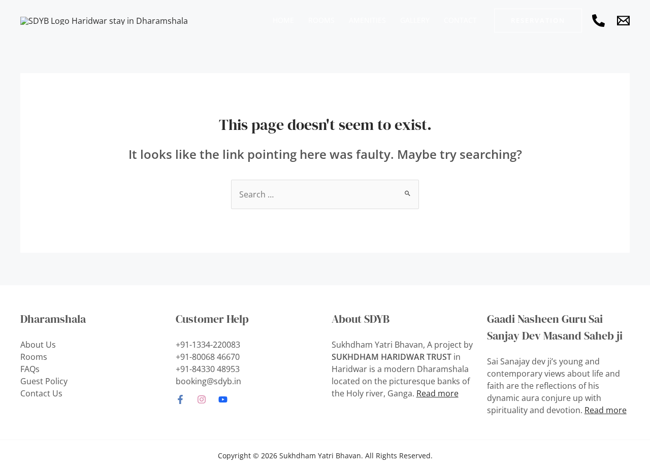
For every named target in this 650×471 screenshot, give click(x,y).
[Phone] (598, 20)
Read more (437, 393)
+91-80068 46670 (208, 356)
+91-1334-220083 (208, 344)
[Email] (623, 20)
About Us (38, 344)
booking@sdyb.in (208, 381)
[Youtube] (223, 399)
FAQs (30, 369)
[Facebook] (180, 399)
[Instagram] (201, 399)
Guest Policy (44, 381)
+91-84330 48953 (208, 369)
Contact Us (41, 393)
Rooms (33, 356)
